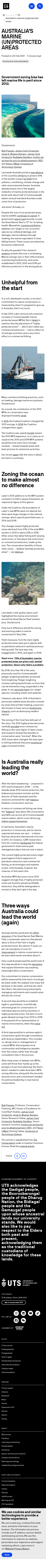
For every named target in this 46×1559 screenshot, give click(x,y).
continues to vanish (27, 215)
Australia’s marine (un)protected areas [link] (22, 20)
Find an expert (7, 1388)
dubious (19, 552)
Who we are (6, 1434)
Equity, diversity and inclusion (14, 1454)
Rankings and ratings (10, 1461)
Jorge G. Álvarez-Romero (14, 154)
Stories (4, 1411)
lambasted (25, 843)
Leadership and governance (13, 1465)
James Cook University (27, 150)
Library (4, 1489)
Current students (8, 1481)
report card (20, 219)
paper (16, 454)
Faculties (5, 1438)
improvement (8, 952)
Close (7, 1555)
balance (34, 799)
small (23, 415)
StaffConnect (7, 1496)
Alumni (4, 1415)
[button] (17, 1156)
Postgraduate (7, 1353)
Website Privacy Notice (17, 1548)
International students (10, 1365)
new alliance (37, 172)
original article (27, 1146)
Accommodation (8, 1372)
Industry (5, 1392)
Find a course (7, 1345)
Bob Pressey (8, 150)
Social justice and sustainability (15, 61)
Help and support (8, 1485)
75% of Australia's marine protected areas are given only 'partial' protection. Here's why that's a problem (22, 661)
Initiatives (6, 1450)
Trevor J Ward (12, 163)
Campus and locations (10, 1457)
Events (4, 1403)
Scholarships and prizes (11, 1361)
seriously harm (21, 689)
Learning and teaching (11, 1442)
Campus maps (7, 1368)
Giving (4, 1419)
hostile (30, 433)
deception (37, 964)
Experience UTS (8, 1407)
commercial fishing (31, 225)
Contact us (6, 1508)
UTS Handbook (7, 1504)
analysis (6, 253)
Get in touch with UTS (14, 1302)
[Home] (4, 15)
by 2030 (28, 179)
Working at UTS (8, 1500)
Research (5, 1396)
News (4, 1399)
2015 (6, 421)
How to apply (7, 1357)
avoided (15, 726)
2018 (20, 424)
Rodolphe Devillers (22, 157)
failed (35, 320)
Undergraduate (8, 1349)
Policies (5, 1492)
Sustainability (7, 1446)
